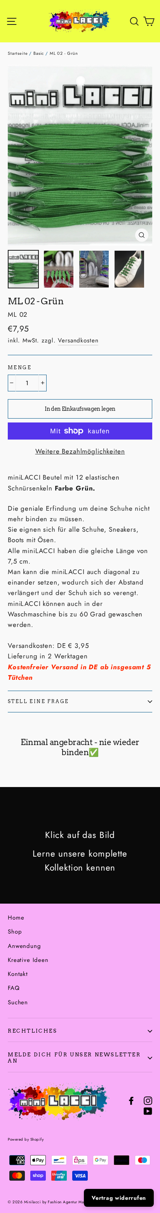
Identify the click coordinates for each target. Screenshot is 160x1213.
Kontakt (18, 974)
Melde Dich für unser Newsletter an (74, 1058)
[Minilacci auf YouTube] (148, 1110)
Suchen (18, 1002)
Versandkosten (78, 340)
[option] (80, 155)
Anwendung (24, 946)
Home (16, 917)
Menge (19, 367)
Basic (38, 53)
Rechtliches (32, 1031)
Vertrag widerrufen (119, 1198)
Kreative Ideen (28, 960)
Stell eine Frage (38, 701)
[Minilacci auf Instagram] (148, 1099)
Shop (15, 931)
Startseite (18, 53)
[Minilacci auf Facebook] (131, 1099)
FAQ (14, 988)
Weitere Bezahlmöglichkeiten (80, 451)
